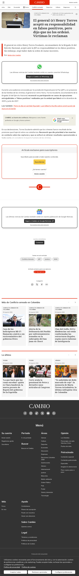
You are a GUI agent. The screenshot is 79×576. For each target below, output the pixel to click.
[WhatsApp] (53, 413)
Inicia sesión (39, 174)
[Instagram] (30, 413)
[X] (42, 413)
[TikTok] (36, 413)
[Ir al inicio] (39, 2)
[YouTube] (48, 413)
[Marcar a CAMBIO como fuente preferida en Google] (60, 120)
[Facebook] (25, 413)
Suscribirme (39, 162)
